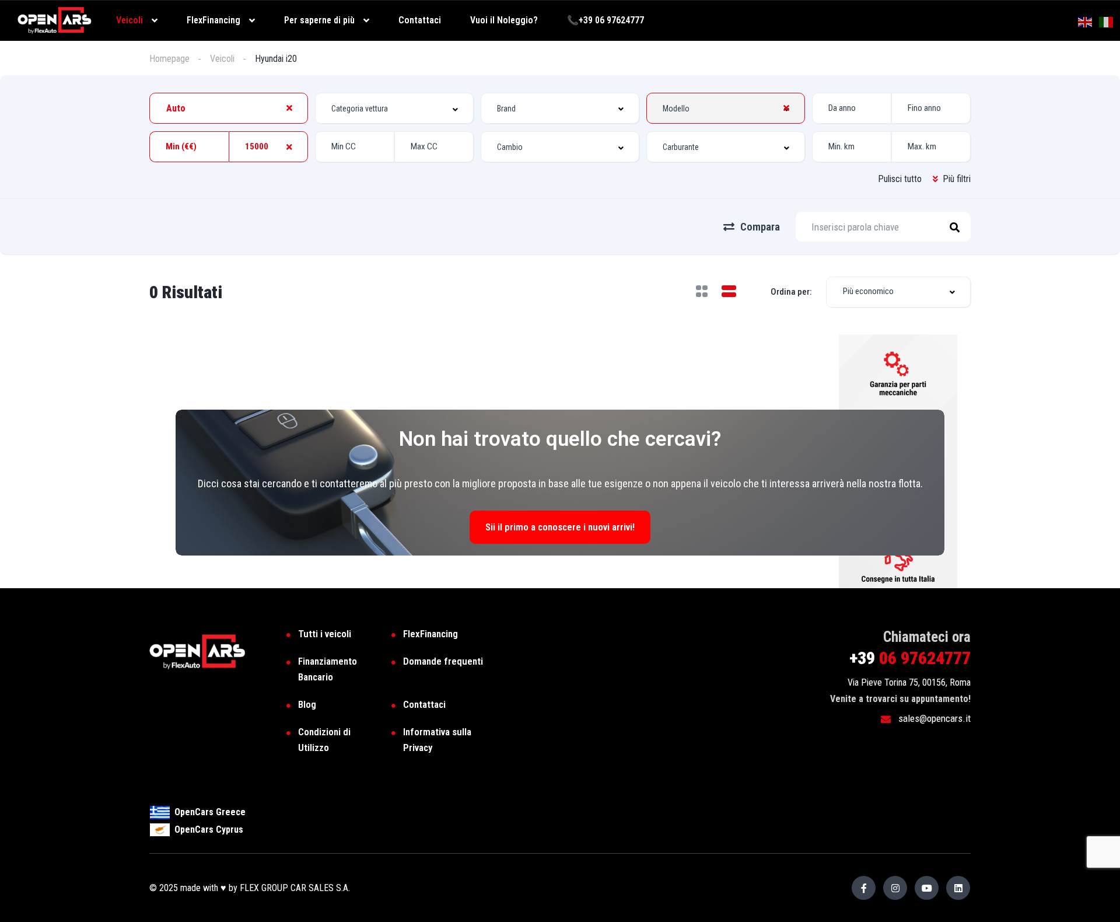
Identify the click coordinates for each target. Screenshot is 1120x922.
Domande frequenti (443, 661)
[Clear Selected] (289, 108)
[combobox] (228, 108)
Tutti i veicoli (324, 634)
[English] (1085, 22)
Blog (307, 704)
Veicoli (222, 58)
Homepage (169, 58)
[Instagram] (895, 888)
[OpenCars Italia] (55, 19)
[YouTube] (927, 888)
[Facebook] (864, 888)
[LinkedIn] (958, 888)
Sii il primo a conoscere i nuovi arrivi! (560, 527)
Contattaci (424, 704)
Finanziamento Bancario (327, 669)
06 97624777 (910, 658)
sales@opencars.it (933, 718)
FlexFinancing (430, 634)
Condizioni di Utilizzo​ (324, 739)
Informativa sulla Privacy (437, 739)
